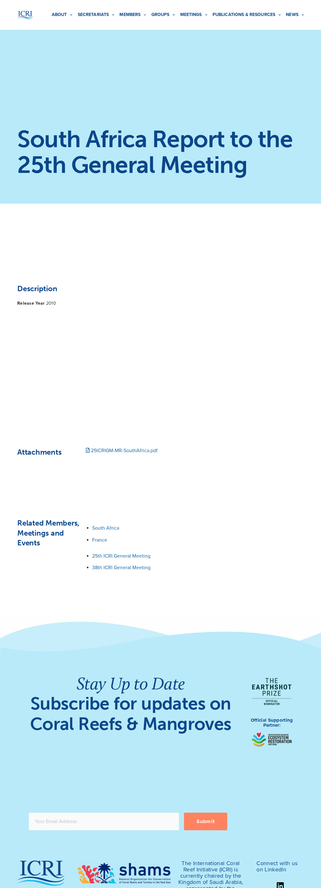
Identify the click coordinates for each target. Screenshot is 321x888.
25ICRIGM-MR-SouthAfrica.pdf (124, 450)
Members (129, 14)
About (59, 14)
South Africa (105, 528)
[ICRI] (25, 15)
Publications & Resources (244, 14)
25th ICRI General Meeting (121, 556)
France (99, 540)
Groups (160, 14)
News (292, 14)
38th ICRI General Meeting (121, 567)
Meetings (191, 14)
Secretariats (93, 14)
